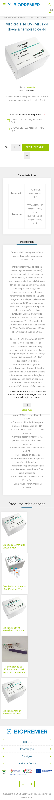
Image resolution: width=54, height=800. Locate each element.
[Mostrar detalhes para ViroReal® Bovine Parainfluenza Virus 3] (14, 608)
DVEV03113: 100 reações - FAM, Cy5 (27, 129)
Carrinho (51, 10)
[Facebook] (31, 784)
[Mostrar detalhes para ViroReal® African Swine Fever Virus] (14, 691)
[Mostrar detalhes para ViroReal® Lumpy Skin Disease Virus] (14, 525)
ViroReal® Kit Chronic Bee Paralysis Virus (14, 588)
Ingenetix (30, 87)
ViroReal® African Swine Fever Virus (12, 712)
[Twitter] (22, 784)
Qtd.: (7, 147)
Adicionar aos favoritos (27, 155)
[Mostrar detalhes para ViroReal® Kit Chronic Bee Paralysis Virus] (15, 566)
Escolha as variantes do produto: (26, 114)
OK (27, 405)
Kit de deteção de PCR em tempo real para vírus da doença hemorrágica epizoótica (14, 672)
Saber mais (27, 410)
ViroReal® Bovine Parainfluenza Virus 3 (13, 629)
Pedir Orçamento (37, 147)
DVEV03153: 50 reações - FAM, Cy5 (26, 120)
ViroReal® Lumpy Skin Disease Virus (14, 546)
